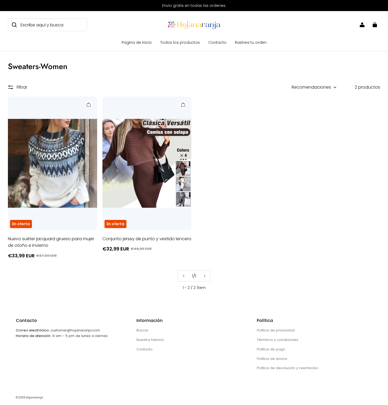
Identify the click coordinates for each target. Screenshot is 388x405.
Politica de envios (272, 358)
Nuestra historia (150, 339)
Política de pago (271, 349)
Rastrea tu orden (251, 42)
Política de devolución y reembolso (287, 367)
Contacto (217, 42)
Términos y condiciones (277, 339)
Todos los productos (180, 42)
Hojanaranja (34, 397)
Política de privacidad (276, 330)
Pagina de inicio (137, 42)
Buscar (142, 330)
